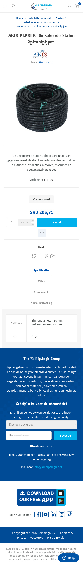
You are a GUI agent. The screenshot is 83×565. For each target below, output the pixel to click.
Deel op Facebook (40, 256)
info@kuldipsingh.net (48, 467)
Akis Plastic (45, 62)
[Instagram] (62, 514)
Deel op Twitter (34, 256)
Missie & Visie (55, 537)
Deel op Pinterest (46, 256)
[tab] (41, 270)
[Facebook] (37, 514)
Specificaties (41, 270)
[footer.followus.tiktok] (70, 514)
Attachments (41, 292)
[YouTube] (45, 514)
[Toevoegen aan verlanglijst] (42, 233)
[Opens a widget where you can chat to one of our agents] (68, 558)
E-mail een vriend (50, 255)
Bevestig (65, 435)
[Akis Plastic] (40, 54)
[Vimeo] (53, 514)
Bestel (57, 222)
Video (41, 281)
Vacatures (36, 537)
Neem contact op (41, 303)
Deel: (41, 247)
